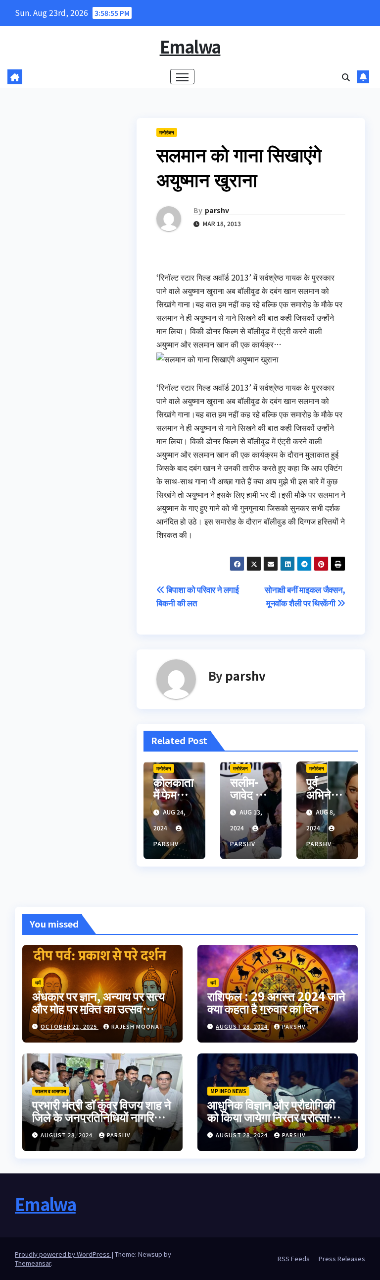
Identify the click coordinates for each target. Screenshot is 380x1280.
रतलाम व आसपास (50, 1091)
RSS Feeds (294, 1258)
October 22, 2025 (69, 1026)
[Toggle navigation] (182, 76)
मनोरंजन (166, 132)
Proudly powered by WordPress (63, 1254)
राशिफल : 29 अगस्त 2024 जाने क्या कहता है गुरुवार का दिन (276, 1002)
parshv (217, 210)
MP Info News (228, 1091)
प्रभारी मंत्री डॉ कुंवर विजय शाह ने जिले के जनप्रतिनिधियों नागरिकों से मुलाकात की (101, 1117)
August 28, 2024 (242, 1026)
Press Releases (342, 1258)
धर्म (38, 982)
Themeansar (33, 1263)
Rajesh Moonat (137, 1026)
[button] (346, 77)
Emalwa (190, 46)
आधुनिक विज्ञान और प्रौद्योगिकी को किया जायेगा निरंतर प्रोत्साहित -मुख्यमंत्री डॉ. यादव (275, 1117)
